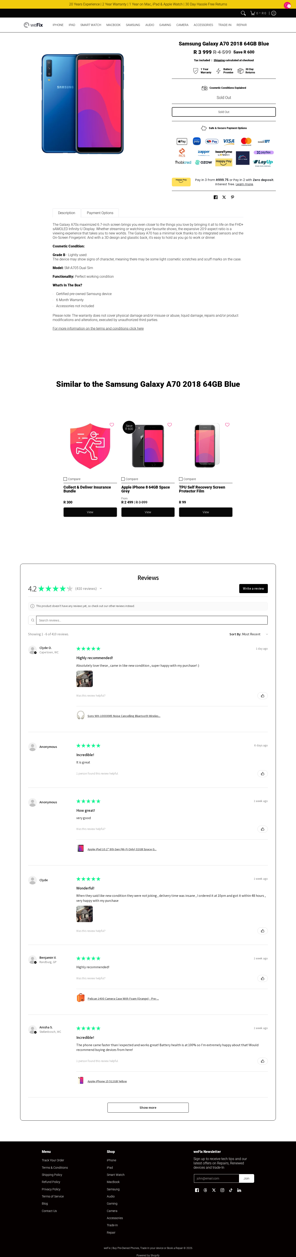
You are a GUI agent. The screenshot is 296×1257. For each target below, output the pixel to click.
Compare (74, 479)
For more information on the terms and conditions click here (98, 328)
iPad (110, 1167)
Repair (111, 1232)
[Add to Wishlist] (112, 425)
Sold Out (223, 112)
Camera (112, 1211)
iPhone (111, 1160)
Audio (111, 1196)
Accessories (115, 1218)
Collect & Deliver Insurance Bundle (87, 489)
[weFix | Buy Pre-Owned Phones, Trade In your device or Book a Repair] (33, 25)
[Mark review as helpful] (262, 695)
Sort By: (235, 634)
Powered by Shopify (148, 1255)
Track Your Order (53, 1160)
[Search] (243, 13)
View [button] (148, 512)
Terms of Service (53, 1196)
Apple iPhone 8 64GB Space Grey (145, 489)
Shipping (219, 60)
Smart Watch (116, 1174)
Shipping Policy (52, 1174)
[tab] (67, 212)
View (90, 512)
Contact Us (49, 1211)
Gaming (112, 1203)
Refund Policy (51, 1182)
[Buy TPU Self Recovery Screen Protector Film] (206, 446)
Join (246, 1178)
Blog (45, 1203)
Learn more (244, 184)
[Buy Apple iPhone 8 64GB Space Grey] (148, 446)
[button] (216, 197)
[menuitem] (258, 13)
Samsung (113, 1189)
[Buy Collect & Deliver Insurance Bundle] (90, 446)
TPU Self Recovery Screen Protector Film (202, 489)
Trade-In (112, 1225)
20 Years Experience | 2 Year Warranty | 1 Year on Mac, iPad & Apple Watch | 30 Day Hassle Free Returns (148, 4)
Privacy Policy (51, 1189)
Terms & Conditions (55, 1167)
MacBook (113, 1182)
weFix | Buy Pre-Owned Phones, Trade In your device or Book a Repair (143, 1248)
